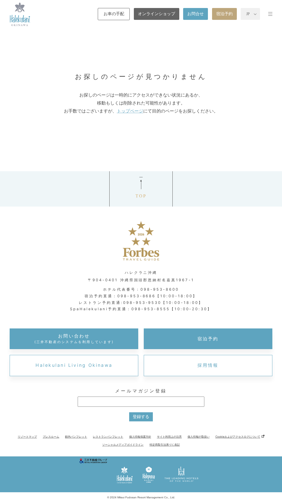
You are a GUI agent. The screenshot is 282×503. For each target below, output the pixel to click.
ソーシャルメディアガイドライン (122, 444)
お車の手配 (114, 14)
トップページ (130, 111)
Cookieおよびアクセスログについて (237, 436)
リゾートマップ (27, 436)
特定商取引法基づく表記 (165, 444)
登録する (141, 416)
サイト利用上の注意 (169, 436)
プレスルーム (51, 436)
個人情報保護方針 (140, 436)
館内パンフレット (76, 436)
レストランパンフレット (108, 436)
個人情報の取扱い (199, 436)
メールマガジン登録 (141, 391)
